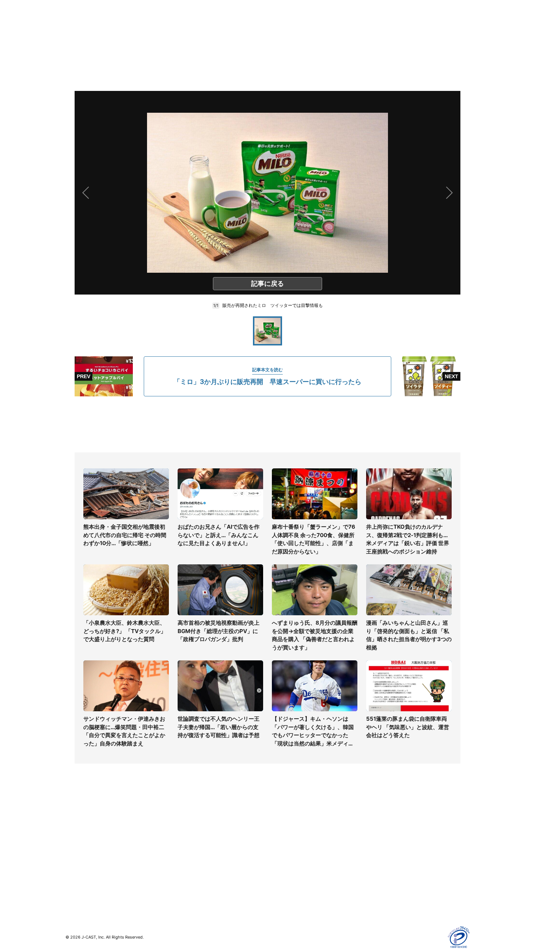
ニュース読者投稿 (288, 851)
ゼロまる (177, 887)
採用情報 (278, 830)
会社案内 (278, 820)
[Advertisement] (267, 424)
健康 (71, 851)
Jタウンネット (183, 877)
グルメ (73, 830)
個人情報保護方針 (389, 820)
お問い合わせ (283, 841)
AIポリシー (381, 851)
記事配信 (379, 883)
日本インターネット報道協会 (402, 904)
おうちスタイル (83, 887)
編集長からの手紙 (288, 862)
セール (73, 872)
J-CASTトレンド (186, 830)
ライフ (73, 820)
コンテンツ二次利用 (392, 894)
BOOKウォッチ (184, 856)
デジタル (76, 841)
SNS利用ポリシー (389, 841)
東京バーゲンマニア (190, 866)
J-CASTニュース (186, 820)
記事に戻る (267, 283)
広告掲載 (379, 872)
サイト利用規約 (386, 830)
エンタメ (76, 862)
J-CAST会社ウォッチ (191, 841)
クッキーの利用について (397, 862)
